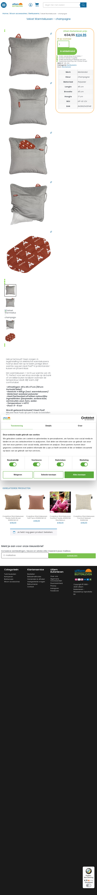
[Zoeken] (83, 4)
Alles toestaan (79, 475)
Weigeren (18, 475)
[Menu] (92, 868)
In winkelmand (67, 51)
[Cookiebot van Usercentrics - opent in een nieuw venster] (83, 418)
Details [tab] (48, 426)
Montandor (66, 67)
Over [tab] (80, 426)
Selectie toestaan (48, 475)
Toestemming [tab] (17, 426)
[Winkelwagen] (37, 5)
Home (5, 13)
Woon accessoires (18, 13)
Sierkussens (33, 13)
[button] (4, 5)
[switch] (36, 464)
